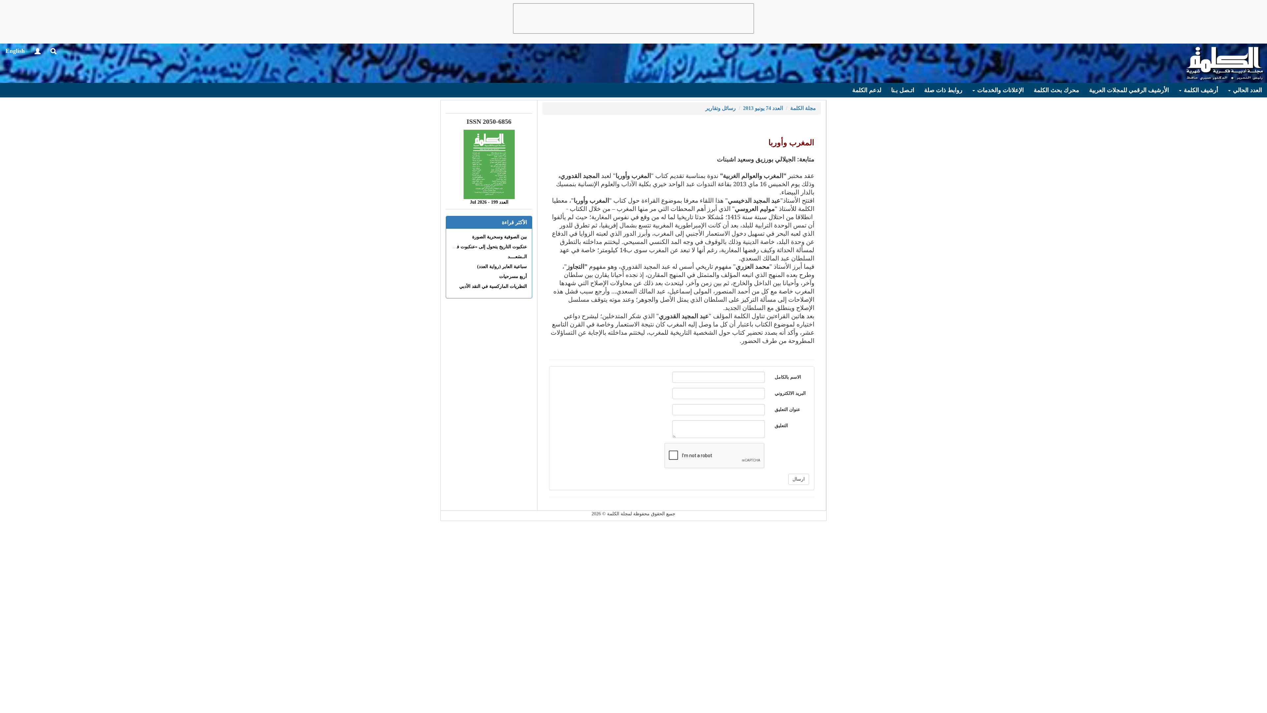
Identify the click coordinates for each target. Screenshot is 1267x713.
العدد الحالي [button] (1246, 90)
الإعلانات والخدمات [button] (1000, 90)
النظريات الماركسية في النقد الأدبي (493, 286)
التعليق (781, 425)
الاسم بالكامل (788, 377)
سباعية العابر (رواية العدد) (502, 266)
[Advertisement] (633, 18)
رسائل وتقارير (720, 108)
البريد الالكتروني (790, 393)
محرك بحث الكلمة (1056, 90)
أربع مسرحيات (513, 276)
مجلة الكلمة (803, 108)
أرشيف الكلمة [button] (1200, 90)
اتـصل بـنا (902, 90)
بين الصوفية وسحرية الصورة (499, 236)
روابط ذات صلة (943, 90)
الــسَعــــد (517, 256)
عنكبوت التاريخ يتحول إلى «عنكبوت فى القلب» (482, 246)
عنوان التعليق (787, 409)
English (15, 51)
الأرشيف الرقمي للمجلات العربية (1129, 90)
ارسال (799, 479)
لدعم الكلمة (866, 90)
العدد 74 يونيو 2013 (763, 108)
